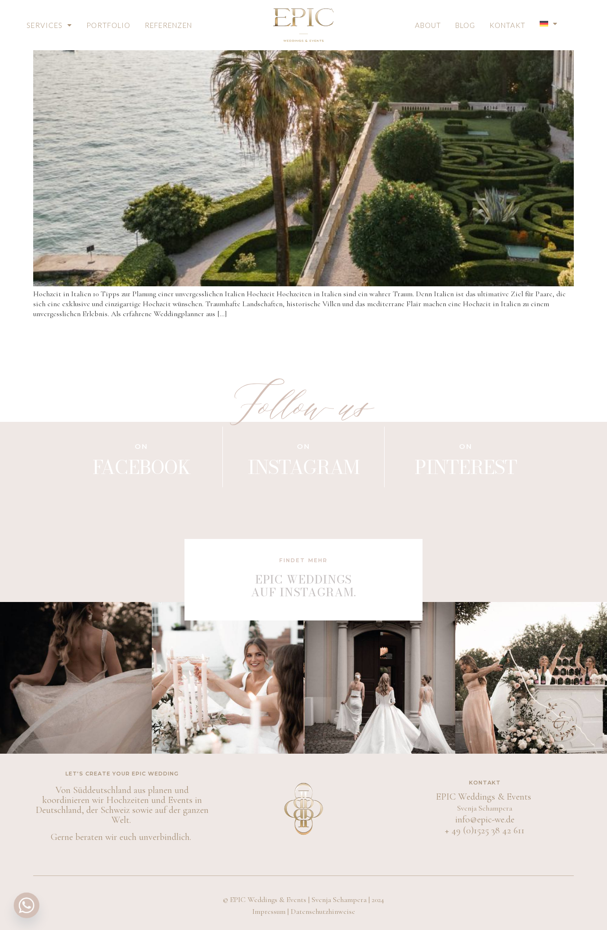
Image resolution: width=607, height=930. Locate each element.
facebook (141, 467)
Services (45, 25)
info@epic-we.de (485, 819)
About (428, 25)
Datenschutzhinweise (323, 911)
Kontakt (507, 25)
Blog (465, 25)
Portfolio (108, 25)
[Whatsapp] (26, 905)
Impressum (268, 911)
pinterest (465, 467)
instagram (303, 467)
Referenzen (168, 25)
